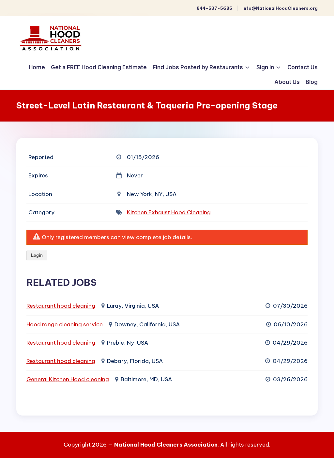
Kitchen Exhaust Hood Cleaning (169, 212)
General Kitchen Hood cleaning (67, 379)
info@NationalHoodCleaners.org (280, 8)
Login (37, 255)
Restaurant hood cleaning (60, 305)
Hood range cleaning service (64, 324)
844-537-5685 (214, 8)
